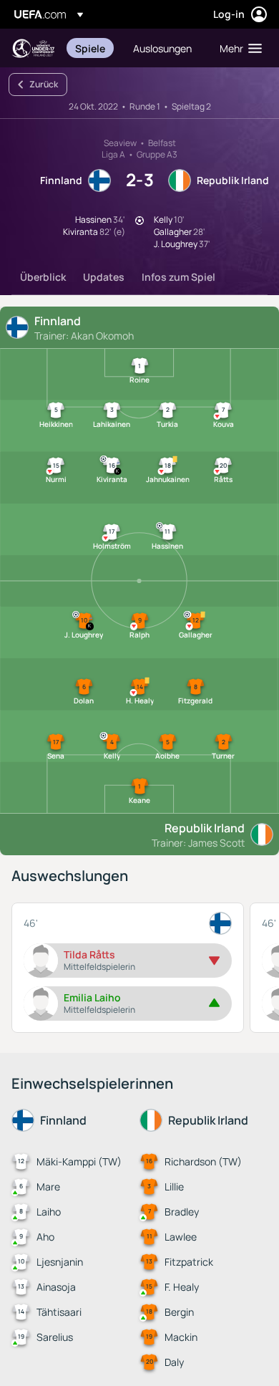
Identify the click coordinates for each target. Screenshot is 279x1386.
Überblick (43, 276)
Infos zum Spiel (178, 276)
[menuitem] (92, 48)
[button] (237, 48)
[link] (90, 48)
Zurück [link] (43, 84)
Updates (103, 276)
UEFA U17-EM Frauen (32, 48)
